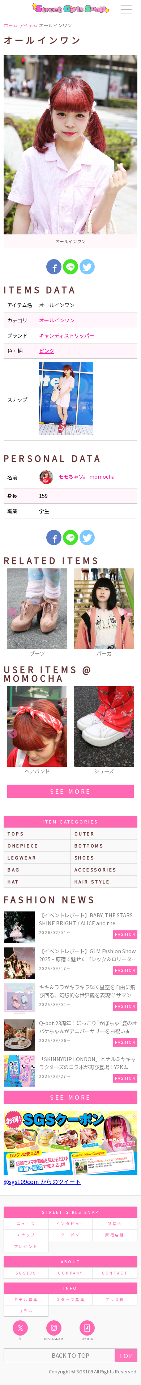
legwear (22, 857)
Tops (16, 833)
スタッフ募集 (70, 1299)
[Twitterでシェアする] (87, 266)
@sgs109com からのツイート (42, 1181)
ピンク (46, 350)
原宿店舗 (114, 1234)
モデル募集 (26, 1299)
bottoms (89, 845)
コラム (26, 1310)
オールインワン (56, 320)
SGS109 (26, 1273)
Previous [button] (12, 613)
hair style (92, 881)
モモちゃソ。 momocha (86, 476)
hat (13, 881)
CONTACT (115, 1273)
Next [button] (128, 613)
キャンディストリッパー (66, 335)
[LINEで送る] (70, 266)
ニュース (26, 1223)
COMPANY (70, 1273)
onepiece (23, 845)
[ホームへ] (70, 8)
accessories (95, 869)
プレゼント (26, 1246)
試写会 (115, 1223)
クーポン (70, 1234)
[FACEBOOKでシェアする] (53, 266)
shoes (84, 857)
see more (70, 791)
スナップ (25, 1234)
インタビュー (70, 1223)
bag (14, 869)
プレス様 (114, 1299)
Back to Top (70, 1355)
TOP (126, 1355)
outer (84, 833)
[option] (70, 151)
